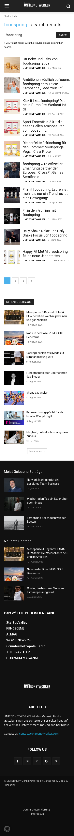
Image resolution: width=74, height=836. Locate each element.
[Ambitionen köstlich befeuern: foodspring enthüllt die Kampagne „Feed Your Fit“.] (12, 85)
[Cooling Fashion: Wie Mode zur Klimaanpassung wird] (14, 358)
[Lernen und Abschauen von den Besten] (14, 523)
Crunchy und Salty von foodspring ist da (40, 61)
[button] (7, 829)
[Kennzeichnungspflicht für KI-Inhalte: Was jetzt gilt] (14, 417)
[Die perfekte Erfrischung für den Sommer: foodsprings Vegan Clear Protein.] (12, 148)
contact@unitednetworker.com (39, 733)
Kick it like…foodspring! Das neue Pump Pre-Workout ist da (44, 105)
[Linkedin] (37, 761)
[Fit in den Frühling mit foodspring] (12, 216)
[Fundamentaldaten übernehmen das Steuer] (14, 378)
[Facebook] (18, 761)
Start (6, 16)
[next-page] (31, 280)
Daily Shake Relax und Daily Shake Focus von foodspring (45, 233)
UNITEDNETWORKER (34, 67)
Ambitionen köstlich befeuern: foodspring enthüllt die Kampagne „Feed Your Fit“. (46, 83)
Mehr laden (35, 451)
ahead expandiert (37, 392)
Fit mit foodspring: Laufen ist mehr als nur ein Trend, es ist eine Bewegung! (45, 193)
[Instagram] (27, 761)
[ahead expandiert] (14, 398)
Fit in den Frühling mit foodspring (39, 212)
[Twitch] (47, 761)
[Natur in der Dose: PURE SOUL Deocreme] (14, 338)
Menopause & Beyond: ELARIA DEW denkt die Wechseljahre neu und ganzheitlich (46, 316)
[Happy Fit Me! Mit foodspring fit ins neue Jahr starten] (12, 257)
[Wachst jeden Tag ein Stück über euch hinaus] (14, 504)
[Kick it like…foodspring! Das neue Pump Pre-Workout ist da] (12, 106)
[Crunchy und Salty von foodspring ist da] (12, 65)
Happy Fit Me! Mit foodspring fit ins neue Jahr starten (45, 253)
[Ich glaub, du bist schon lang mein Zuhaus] (14, 437)
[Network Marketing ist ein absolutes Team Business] (14, 485)
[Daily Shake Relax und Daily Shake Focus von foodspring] (12, 237)
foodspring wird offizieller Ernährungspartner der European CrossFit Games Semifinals (43, 170)
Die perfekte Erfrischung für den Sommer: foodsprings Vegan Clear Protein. (44, 147)
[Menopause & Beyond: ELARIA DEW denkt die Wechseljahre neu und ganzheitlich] (14, 317)
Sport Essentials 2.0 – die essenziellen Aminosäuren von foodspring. (44, 126)
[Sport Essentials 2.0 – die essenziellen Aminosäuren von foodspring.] (12, 128)
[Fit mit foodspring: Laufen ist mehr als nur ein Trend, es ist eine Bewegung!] (12, 195)
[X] (56, 761)
